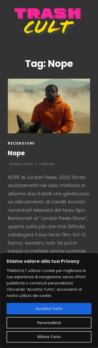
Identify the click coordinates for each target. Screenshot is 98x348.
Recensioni (21, 143)
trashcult (46, 163)
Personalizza (49, 322)
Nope (16, 153)
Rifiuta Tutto (49, 336)
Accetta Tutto (49, 308)
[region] (49, 300)
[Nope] (49, 106)
